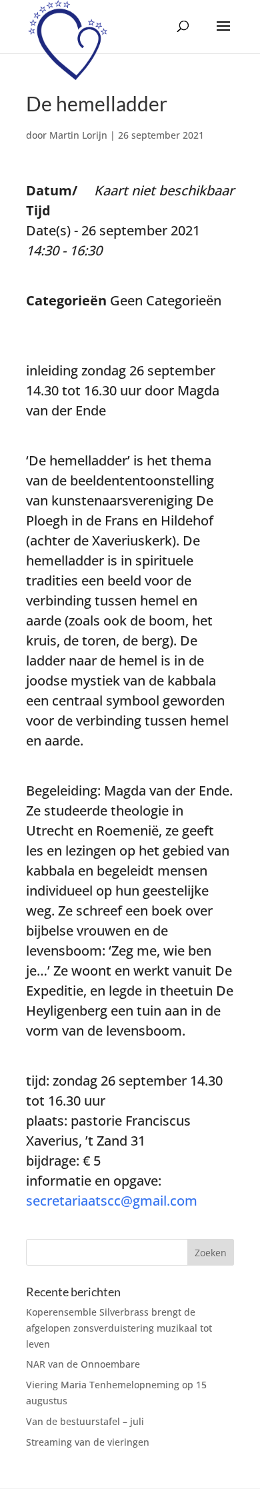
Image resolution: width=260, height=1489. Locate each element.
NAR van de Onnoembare (83, 1364)
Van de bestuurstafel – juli (85, 1421)
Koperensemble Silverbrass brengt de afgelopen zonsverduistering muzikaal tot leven (119, 1328)
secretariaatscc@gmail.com (111, 1201)
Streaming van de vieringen (87, 1442)
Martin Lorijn (78, 135)
